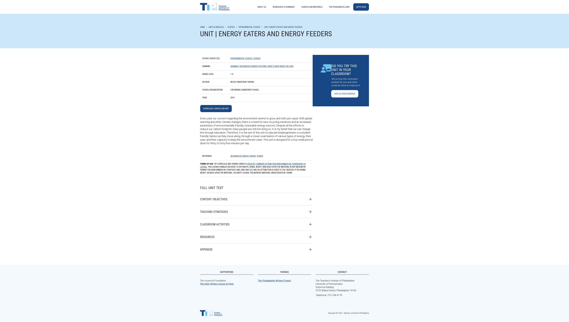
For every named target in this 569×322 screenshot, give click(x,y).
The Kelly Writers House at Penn (217, 284)
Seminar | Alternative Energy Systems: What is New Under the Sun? (262, 66)
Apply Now (361, 7)
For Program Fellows (339, 7)
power (260, 156)
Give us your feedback (344, 94)
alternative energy (239, 156)
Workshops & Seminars (284, 7)
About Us (262, 7)
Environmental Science (241, 58)
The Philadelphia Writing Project (274, 280)
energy (253, 156)
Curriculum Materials (312, 7)
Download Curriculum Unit (216, 108)
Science (256, 58)
